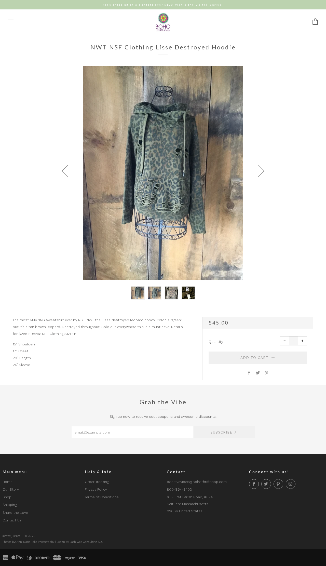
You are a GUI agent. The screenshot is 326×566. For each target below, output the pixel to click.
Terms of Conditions (102, 497)
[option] (163, 173)
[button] (138, 293)
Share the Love (15, 512)
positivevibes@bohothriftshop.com (197, 482)
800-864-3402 (179, 489)
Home (7, 482)
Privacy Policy (96, 489)
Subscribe (221, 432)
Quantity (216, 342)
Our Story (11, 489)
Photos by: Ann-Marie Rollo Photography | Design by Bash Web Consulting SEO (53, 542)
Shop (7, 497)
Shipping (10, 505)
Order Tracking (97, 482)
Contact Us (12, 520)
